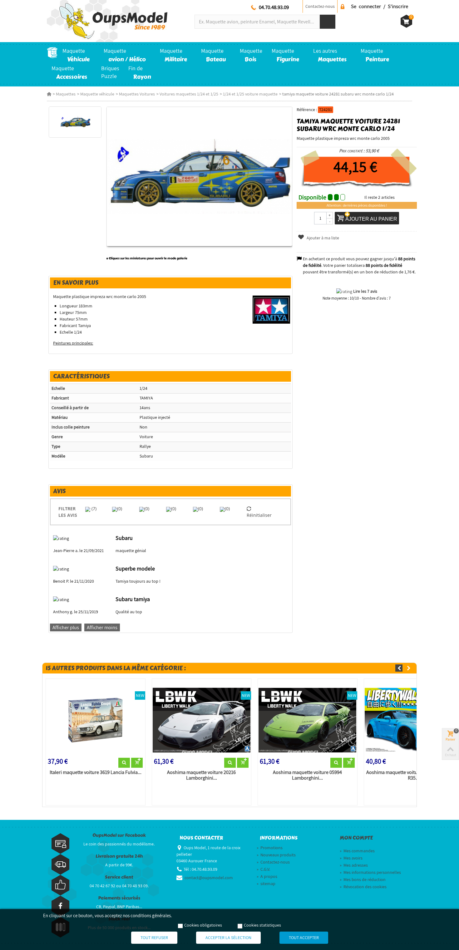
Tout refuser (154, 937)
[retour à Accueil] (49, 94)
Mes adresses (354, 865)
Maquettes (66, 94)
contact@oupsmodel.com (209, 877)
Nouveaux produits (276, 855)
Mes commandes (357, 851)
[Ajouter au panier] (137, 763)
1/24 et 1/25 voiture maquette (250, 94)
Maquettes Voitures (137, 94)
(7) (93, 509)
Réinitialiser (259, 515)
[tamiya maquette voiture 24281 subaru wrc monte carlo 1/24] (75, 122)
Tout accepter (304, 937)
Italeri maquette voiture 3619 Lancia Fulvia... (95, 772)
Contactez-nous (320, 6)
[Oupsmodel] (107, 20)
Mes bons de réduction (363, 879)
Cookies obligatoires (203, 925)
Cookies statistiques (262, 925)
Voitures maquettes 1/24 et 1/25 (189, 94)
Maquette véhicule (97, 94)
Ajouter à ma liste (322, 238)
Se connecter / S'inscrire (379, 6)
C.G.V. (263, 869)
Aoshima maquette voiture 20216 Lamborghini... (201, 775)
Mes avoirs (351, 858)
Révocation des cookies (363, 886)
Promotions (270, 847)
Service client (119, 877)
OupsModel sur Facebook (119, 835)
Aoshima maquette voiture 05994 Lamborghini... (307, 775)
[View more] (124, 763)
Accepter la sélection (228, 937)
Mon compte (356, 838)
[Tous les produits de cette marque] (271, 309)
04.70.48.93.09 (274, 7)
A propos (267, 876)
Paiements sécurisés (119, 898)
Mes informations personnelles (370, 872)
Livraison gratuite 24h (119, 856)
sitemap (266, 883)
